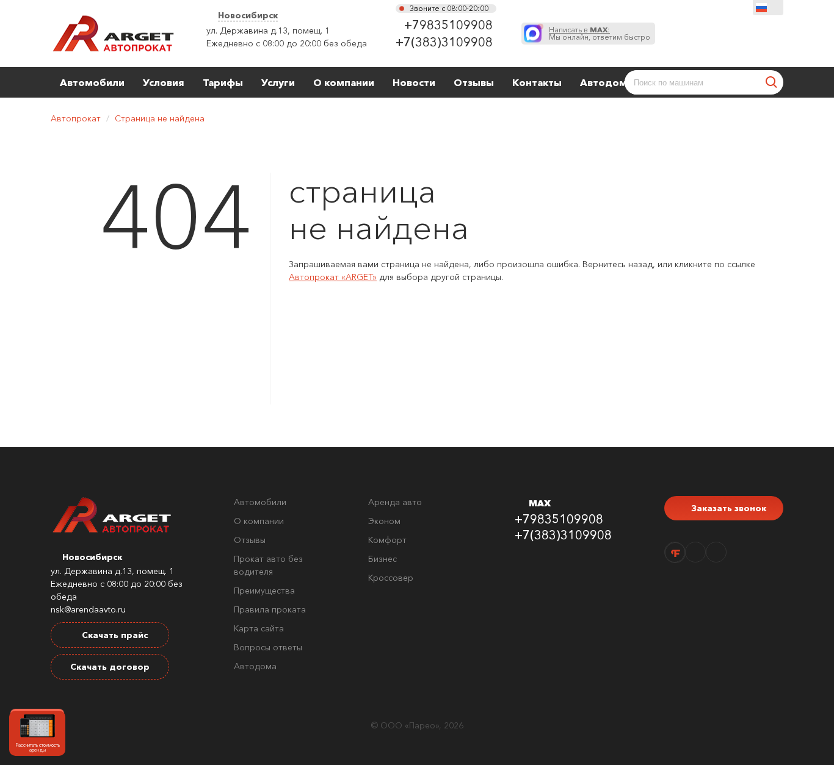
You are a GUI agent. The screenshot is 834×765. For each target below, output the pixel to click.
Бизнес (382, 558)
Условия (163, 82)
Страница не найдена (160, 118)
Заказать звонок (727, 508)
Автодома (606, 82)
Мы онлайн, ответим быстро (599, 33)
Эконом (384, 520)
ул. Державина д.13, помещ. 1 (268, 30)
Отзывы (474, 82)
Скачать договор (110, 666)
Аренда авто (395, 502)
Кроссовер (390, 577)
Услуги (278, 82)
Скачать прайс (113, 635)
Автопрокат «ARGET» (333, 276)
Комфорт (387, 539)
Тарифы (223, 82)
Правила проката (270, 609)
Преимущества (264, 590)
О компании (343, 82)
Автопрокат (76, 118)
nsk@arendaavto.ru (88, 609)
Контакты (537, 82)
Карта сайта (259, 628)
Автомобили (92, 82)
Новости (414, 82)
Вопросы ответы (268, 647)
